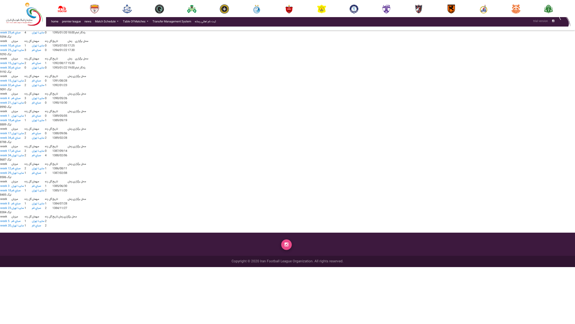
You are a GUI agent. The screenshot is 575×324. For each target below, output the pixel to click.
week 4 (4, 98)
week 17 (5, 133)
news (88, 21)
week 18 (5, 120)
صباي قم (16, 33)
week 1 (4, 116)
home (54, 22)
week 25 (5, 33)
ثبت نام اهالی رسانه (206, 21)
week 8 (4, 204)
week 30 (5, 68)
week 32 (5, 85)
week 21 (5, 103)
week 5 (4, 221)
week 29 (5, 173)
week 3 (4, 186)
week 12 (5, 168)
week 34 (5, 138)
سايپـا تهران (38, 33)
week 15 (5, 63)
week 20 (5, 226)
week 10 (5, 46)
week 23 (5, 208)
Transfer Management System (173, 21)
